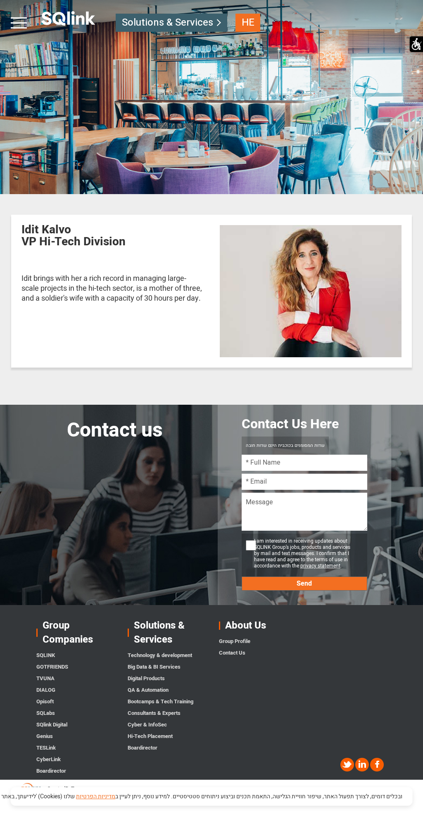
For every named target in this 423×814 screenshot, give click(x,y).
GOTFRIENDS (52, 667)
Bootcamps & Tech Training (160, 701)
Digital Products (146, 678)
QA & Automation (148, 690)
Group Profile (234, 641)
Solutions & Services (167, 22)
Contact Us (232, 653)
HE (248, 22)
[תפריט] (19, 22)
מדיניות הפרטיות (95, 796)
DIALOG (45, 690)
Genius (44, 736)
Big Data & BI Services (154, 667)
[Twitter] (347, 764)
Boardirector (51, 771)
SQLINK (45, 655)
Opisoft (45, 701)
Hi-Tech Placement (150, 736)
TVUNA (45, 678)
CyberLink (48, 759)
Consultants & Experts (154, 713)
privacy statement (320, 566)
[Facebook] (377, 764)
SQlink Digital (51, 725)
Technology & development (160, 655)
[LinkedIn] (362, 764)
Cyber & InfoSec (147, 725)
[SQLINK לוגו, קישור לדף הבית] (68, 18)
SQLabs (45, 713)
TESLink (46, 748)
